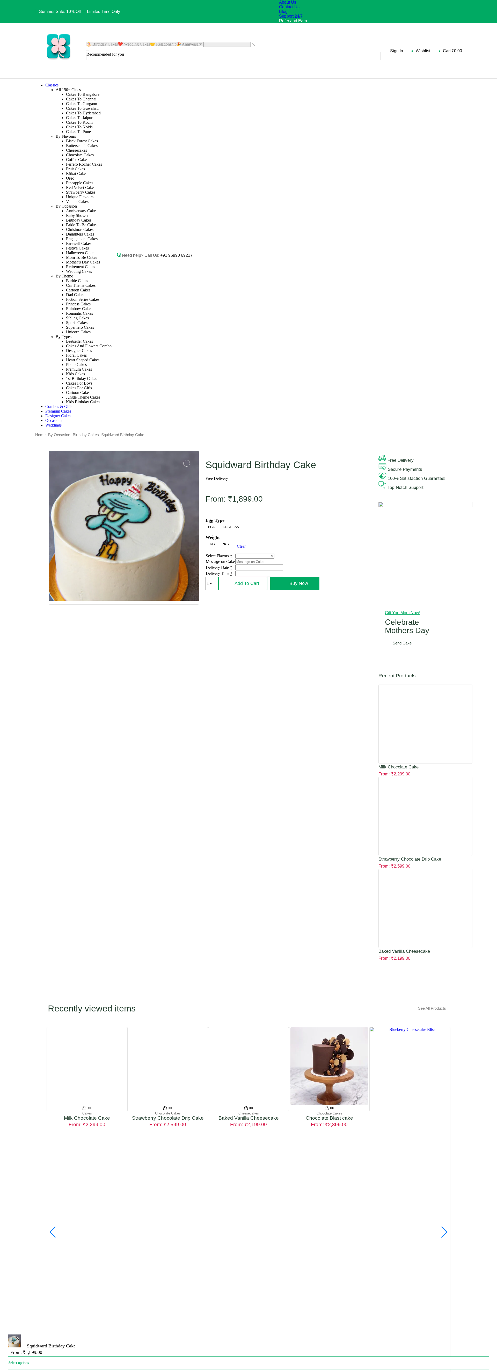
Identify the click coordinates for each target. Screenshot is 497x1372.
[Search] (87, 50)
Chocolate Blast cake (329, 1118)
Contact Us (289, 7)
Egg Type (215, 520)
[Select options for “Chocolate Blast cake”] (327, 1108)
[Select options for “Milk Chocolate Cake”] (84, 1108)
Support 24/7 (291, 16)
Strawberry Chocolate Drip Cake (409, 859)
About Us (287, 2)
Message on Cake (220, 561)
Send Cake (402, 643)
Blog (283, 11)
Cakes (87, 1113)
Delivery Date (217, 567)
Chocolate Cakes (168, 1113)
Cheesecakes (248, 1113)
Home (40, 434)
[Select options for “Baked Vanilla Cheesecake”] (246, 1108)
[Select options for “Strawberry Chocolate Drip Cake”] (165, 1108)
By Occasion (59, 434)
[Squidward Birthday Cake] (14, 1346)
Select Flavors (217, 556)
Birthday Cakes (86, 434)
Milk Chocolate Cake (398, 767)
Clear (241, 546)
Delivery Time (217, 573)
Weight (213, 537)
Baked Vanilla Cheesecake (404, 951)
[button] (395, 51)
